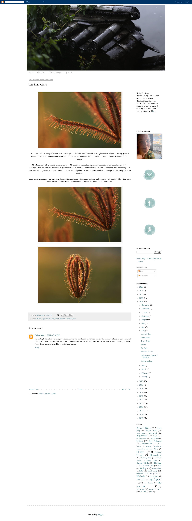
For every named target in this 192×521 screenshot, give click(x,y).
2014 (141, 403)
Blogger (100, 515)
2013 (141, 407)
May (143, 331)
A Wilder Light (40, 319)
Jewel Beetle (145, 341)
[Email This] (62, 315)
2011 (141, 414)
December (146, 305)
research (152, 489)
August (144, 320)
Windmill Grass (147, 352)
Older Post (126, 389)
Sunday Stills (142, 463)
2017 (141, 392)
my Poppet (155, 479)
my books (149, 483)
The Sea (157, 463)
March (144, 369)
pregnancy (140, 489)
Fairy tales (140, 433)
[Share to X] (67, 315)
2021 (141, 302)
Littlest (139, 441)
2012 (141, 411)
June (143, 327)
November (146, 309)
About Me (41, 72)
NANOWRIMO (147, 444)
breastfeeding (152, 471)
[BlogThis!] (64, 315)
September (146, 316)
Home (31, 72)
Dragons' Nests (151, 431)
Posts (142, 271)
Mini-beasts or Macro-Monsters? (149, 356)
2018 (141, 389)
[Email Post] (57, 315)
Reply (37, 347)
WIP (159, 466)
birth (141, 471)
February (145, 373)
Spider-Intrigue (146, 361)
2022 (141, 298)
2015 (141, 400)
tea (151, 492)
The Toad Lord (147, 466)
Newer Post (33, 389)
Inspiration (141, 435)
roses (159, 489)
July (143, 323)
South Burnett (60, 319)
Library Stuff (154, 438)
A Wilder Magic (55, 72)
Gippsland (153, 433)
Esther (37, 335)
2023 (141, 294)
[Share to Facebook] (69, 315)
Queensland (155, 455)
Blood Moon (145, 337)
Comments (144, 276)
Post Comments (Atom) (47, 394)
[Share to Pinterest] (72, 315)
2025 (141, 287)
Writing (142, 468)
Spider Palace (146, 334)
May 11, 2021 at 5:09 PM (50, 335)
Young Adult (156, 468)
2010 (141, 418)
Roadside (144, 348)
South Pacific (152, 460)
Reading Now (146, 458)
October (145, 312)
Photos (140, 451)
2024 (141, 291)
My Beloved (155, 441)
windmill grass (71, 319)
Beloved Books (143, 428)
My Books (69, 72)
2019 (141, 385)
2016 (141, 396)
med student (154, 476)
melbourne (140, 479)
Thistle (143, 345)
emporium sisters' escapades (146, 473)
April (144, 366)
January (145, 377)
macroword (50, 319)
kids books (140, 476)
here (153, 111)
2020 (141, 381)
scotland (143, 492)
